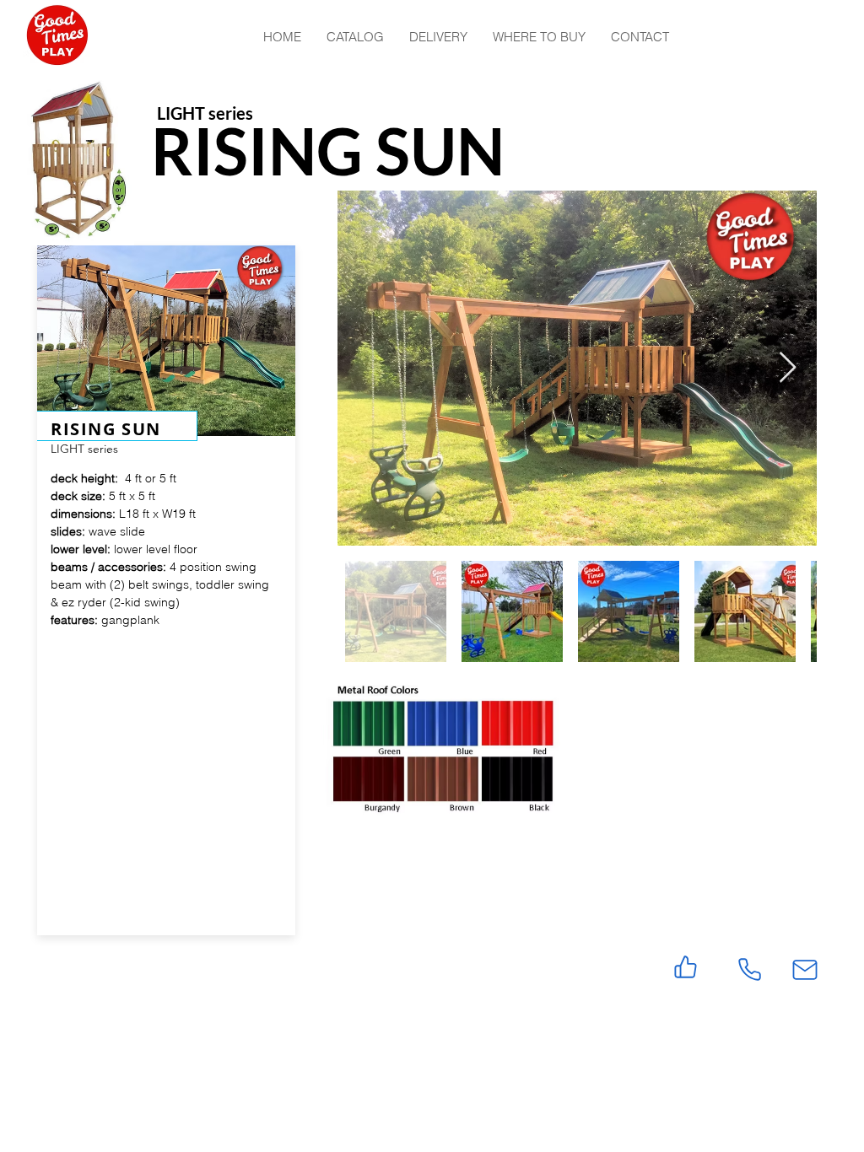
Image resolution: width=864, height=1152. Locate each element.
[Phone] (749, 969)
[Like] (685, 967)
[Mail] (805, 969)
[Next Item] (787, 368)
